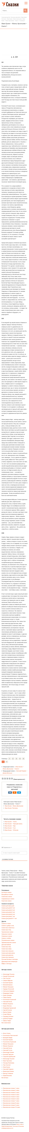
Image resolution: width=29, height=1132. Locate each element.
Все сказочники (6, 1022)
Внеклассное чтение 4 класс (11, 1094)
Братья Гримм (7, 1012)
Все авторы (5, 1077)
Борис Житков (7, 1006)
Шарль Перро (7, 1020)
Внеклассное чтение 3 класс (11, 1092)
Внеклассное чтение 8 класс (11, 1103)
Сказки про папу (6, 946)
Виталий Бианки (7, 985)
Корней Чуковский (8, 976)
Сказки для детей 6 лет (8, 914)
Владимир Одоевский (9, 1008)
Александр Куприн (8, 1052)
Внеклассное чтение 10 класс (11, 1107)
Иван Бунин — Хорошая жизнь (13, 824)
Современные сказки (8, 899)
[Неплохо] (7, 778)
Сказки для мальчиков (8, 953)
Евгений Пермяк (8, 982)
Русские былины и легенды (10, 959)
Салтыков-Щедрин (8, 991)
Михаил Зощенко (8, 1003)
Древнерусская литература (9, 961)
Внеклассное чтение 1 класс (11, 1088)
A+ (16, 57)
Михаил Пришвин (8, 987)
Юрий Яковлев (7, 1075)
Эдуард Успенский (8, 989)
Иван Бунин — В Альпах (11, 830)
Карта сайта (20, 1124)
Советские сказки (7, 896)
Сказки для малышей (8, 906)
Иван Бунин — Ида (10, 826)
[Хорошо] (10, 778)
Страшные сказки (7, 936)
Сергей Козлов (7, 1010)
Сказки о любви (6, 938)
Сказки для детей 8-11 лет (9, 918)
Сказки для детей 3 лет (8, 908)
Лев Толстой (6, 978)
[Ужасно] (3, 778)
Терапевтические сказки (9, 942)
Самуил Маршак (8, 980)
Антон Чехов (6, 1033)
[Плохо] (5, 778)
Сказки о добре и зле (8, 925)
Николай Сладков (8, 1069)
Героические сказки (7, 932)
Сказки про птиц (6, 930)
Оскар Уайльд (7, 1014)
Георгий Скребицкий (9, 1056)
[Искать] (25, 11)
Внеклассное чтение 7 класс (11, 1101)
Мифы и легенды (7, 963)
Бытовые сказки (6, 892)
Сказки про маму (6, 949)
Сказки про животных (8, 927)
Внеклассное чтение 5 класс (11, 1096)
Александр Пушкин (8, 974)
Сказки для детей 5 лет (8, 912)
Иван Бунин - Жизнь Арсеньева (14, 806)
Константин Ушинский (9, 999)
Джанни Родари (7, 1018)
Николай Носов (7, 1001)
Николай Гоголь (7, 1050)
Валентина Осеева (8, 1071)
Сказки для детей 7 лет (8, 916)
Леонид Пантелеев (8, 1063)
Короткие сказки (6, 901)
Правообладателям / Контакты (10, 1126)
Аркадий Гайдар (7, 1037)
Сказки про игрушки (7, 951)
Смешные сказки (7, 934)
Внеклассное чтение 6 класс (11, 1099)
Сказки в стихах (6, 923)
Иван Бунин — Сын (10, 828)
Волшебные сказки (7, 894)
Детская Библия (6, 944)
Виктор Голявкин (8, 1073)
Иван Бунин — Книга (11, 821)
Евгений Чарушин (8, 1054)
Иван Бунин (6, 1067)
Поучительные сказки (8, 940)
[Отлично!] (12, 778)
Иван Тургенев (7, 1061)
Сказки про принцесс (8, 957)
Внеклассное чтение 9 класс (11, 1105)
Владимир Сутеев (8, 993)
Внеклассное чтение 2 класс (11, 1090)
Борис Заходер (7, 995)
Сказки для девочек (7, 955)
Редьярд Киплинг (8, 1016)
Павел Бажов (7, 997)
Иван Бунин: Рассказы (11, 808)
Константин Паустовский (10, 1035)
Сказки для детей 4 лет (8, 910)
